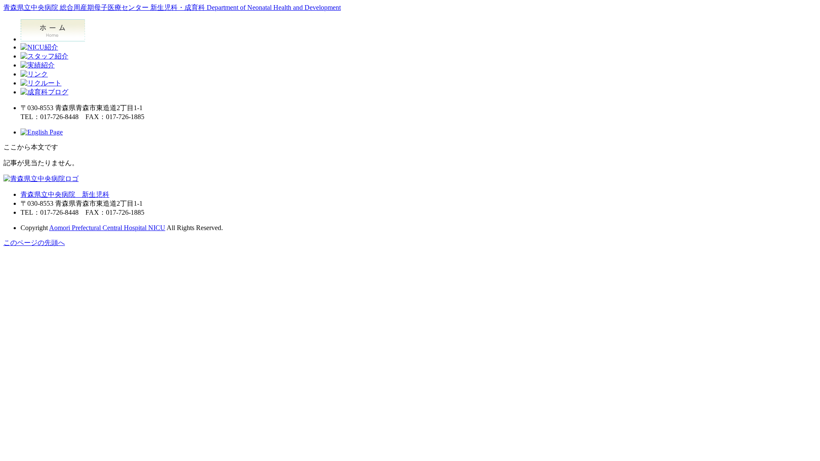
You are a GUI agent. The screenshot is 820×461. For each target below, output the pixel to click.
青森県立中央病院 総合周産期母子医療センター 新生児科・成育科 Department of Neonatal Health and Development (172, 7)
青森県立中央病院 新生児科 (64, 194)
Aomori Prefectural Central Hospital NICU (107, 227)
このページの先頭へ (34, 242)
